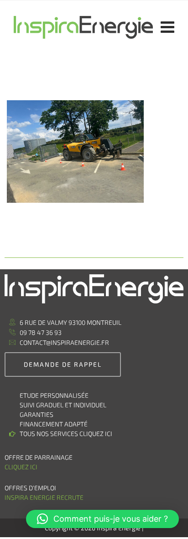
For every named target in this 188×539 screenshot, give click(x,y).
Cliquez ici (21, 467)
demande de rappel (63, 364)
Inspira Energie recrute (45, 497)
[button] (102, 519)
